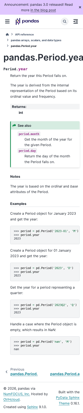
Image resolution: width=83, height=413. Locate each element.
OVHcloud (11, 399)
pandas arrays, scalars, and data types (36, 40)
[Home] (7, 34)
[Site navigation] (7, 21)
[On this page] (76, 21)
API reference (24, 34)
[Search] (64, 21)
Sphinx (32, 407)
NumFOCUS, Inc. (16, 394)
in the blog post (43, 10)
